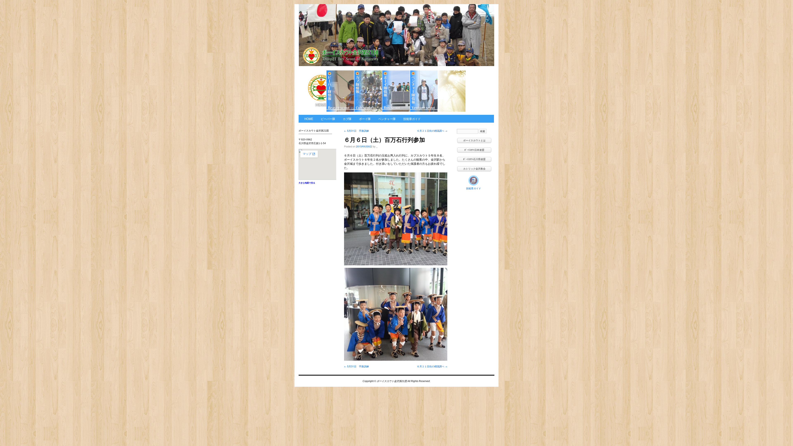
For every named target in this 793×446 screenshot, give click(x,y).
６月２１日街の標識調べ (432, 130)
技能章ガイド (479, 91)
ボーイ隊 (396, 91)
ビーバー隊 (340, 91)
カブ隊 (368, 91)
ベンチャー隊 (424, 91)
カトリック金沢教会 (452, 91)
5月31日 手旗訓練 (356, 130)
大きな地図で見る (307, 183)
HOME (312, 91)
